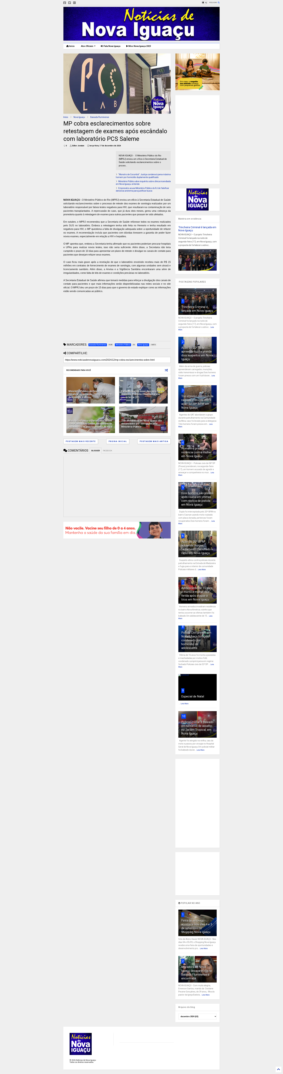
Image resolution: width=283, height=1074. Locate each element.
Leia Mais (202, 570)
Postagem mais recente (81, 441)
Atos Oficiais (86, 46)
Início (72, 46)
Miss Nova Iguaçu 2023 (139, 46)
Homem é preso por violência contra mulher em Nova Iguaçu (196, 452)
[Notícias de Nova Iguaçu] (141, 39)
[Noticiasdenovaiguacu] (79, 2)
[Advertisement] (88, 171)
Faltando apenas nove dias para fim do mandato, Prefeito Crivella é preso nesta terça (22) (142, 394)
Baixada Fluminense (99, 117)
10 (183, 716)
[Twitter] (69, 2)
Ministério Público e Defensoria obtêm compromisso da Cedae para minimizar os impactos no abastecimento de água (90, 423)
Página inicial (118, 441)
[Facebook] (64, 2)
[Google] (74, 2)
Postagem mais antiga (154, 441)
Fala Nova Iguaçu (111, 46)
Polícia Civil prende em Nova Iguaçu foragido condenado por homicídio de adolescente (196, 640)
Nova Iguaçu (79, 117)
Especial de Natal (192, 696)
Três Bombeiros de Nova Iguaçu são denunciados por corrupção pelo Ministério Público (141, 423)
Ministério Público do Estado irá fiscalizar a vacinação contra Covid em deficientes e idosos (90, 394)
